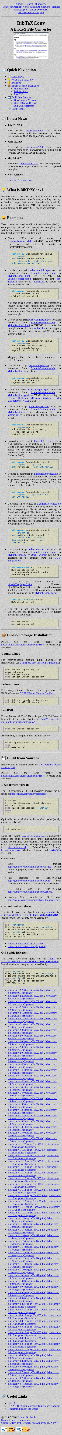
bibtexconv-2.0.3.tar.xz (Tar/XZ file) (26, 1041)
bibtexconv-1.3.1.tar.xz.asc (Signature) (32, 1128)
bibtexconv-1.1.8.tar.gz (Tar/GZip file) (27, 1224)
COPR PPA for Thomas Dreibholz (37, 693)
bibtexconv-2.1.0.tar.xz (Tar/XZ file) (26, 1024)
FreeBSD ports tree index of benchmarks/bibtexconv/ (31, 720)
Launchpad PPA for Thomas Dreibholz (39, 662)
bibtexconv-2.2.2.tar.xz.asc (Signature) (32, 997)
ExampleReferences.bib (19, 241)
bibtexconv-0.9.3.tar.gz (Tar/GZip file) (27, 1292)
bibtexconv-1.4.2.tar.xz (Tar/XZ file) (26, 1081)
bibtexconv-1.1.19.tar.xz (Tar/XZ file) (26, 1161)
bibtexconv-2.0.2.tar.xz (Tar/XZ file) (26, 1047)
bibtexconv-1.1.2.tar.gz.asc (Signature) (33, 1259)
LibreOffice (13, 584)
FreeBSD (19, 94)
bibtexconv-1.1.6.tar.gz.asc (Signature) (33, 1237)
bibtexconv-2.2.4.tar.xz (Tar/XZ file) (26, 943)
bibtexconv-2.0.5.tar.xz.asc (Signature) (32, 1031)
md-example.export (39, 406)
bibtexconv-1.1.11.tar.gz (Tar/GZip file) (27, 1206)
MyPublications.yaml (18, 395)
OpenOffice (26, 584)
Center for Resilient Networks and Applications (26, 6)
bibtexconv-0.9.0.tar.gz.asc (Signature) (33, 1299)
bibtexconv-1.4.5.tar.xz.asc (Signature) (32, 1065)
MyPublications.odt (17, 555)
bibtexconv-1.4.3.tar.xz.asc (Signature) (32, 1077)
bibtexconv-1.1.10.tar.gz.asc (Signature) (34, 1214)
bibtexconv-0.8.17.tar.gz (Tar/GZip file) (27, 1321)
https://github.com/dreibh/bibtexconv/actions (30, 891)
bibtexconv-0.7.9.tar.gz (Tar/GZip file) (27, 1372)
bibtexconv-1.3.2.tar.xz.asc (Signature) (32, 1122)
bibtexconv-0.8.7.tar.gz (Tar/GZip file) (27, 1355)
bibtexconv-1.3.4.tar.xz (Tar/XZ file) (26, 1109)
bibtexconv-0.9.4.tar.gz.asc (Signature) (33, 1288)
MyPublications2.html (19, 325)
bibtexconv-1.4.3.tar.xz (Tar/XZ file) (26, 1075)
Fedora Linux (21, 91)
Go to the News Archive (20, 180)
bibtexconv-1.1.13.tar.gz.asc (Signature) (34, 1197)
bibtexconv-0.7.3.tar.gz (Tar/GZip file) (27, 1378)
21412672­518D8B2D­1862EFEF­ (30, 915)
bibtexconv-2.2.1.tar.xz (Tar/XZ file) (26, 1001)
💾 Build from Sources (19, 97)
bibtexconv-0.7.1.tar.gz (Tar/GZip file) (27, 1383)
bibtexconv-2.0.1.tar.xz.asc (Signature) (32, 1054)
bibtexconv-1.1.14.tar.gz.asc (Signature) (34, 1191)
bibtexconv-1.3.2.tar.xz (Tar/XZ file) (26, 1121)
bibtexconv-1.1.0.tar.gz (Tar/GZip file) (27, 1269)
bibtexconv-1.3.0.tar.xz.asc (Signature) (32, 1134)
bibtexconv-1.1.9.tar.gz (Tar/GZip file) (27, 1218)
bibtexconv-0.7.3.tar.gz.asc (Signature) (33, 1379)
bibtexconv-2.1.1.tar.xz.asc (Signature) (32, 1020)
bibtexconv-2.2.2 (29, 163)
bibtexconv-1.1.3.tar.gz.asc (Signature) (33, 1254)
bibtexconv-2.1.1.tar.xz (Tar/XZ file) (26, 1018)
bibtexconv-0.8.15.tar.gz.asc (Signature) (34, 1334)
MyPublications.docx (45, 593)
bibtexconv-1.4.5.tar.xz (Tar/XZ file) (26, 1064)
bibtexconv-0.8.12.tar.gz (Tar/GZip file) (27, 1343)
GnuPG (51, 912)
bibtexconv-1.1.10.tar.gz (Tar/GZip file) (27, 1212)
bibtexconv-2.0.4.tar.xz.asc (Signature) (32, 1037)
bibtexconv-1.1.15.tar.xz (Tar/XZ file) (26, 1184)
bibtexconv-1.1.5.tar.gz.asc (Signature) (33, 1242)
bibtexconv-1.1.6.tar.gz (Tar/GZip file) (27, 1235)
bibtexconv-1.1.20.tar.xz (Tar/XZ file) (26, 1155)
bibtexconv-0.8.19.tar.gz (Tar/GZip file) (27, 1315)
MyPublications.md (17, 412)
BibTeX (12, 1403)
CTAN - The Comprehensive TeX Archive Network (34, 1406)
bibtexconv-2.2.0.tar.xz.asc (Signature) (32, 1008)
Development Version (25, 100)
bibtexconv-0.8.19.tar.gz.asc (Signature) (34, 1316)
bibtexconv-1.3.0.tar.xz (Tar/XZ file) (26, 1132)
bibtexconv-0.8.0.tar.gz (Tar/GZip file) (27, 1366)
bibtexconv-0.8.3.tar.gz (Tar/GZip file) (27, 1361)
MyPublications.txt (17, 371)
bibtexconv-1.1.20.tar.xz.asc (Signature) (33, 1157)
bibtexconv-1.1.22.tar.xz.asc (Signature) (33, 1145)
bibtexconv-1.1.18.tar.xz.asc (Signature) (33, 1168)
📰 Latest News (16, 76)
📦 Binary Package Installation (23, 85)
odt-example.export (39, 549)
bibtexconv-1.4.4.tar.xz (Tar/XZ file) (26, 1070)
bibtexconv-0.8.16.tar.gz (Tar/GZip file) (27, 1326)
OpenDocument (39, 555)
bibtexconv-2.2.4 (34, 130)
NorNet (56, 6)
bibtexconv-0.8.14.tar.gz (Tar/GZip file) (27, 1338)
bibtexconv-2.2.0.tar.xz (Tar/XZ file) (26, 1007)
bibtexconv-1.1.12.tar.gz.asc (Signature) (34, 1202)
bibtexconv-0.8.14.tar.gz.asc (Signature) (34, 1339)
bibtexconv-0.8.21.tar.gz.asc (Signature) (34, 1305)
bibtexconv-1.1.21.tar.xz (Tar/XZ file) (26, 1149)
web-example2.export (40, 319)
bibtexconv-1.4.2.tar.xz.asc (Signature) (32, 1082)
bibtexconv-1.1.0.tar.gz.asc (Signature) (33, 1271)
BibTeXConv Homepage (31, 12)
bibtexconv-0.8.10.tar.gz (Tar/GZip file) (27, 1349)
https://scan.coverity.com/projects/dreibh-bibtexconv (33, 900)
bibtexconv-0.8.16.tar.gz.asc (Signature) (34, 1328)
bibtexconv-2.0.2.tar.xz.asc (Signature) (32, 1048)
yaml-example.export (38, 389)
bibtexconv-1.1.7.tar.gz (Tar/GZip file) (27, 1229)
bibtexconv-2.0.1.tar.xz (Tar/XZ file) (26, 1052)
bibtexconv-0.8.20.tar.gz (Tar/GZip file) (27, 1309)
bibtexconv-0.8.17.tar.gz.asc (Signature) (34, 1322)
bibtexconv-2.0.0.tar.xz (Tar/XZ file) (26, 1058)
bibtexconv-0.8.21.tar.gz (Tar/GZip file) (27, 1303)
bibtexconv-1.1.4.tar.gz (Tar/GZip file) (27, 1246)
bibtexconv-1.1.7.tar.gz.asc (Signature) (33, 1231)
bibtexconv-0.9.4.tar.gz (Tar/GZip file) (27, 1286)
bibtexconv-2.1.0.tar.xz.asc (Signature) (32, 1025)
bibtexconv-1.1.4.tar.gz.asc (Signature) (33, 1248)
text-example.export (39, 365)
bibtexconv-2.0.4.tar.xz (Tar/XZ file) (26, 1035)
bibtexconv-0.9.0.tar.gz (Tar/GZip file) (27, 1298)
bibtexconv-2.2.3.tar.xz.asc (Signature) (32, 991)
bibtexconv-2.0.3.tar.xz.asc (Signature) (32, 1043)
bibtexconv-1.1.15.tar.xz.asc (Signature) (33, 1185)
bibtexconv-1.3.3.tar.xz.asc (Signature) (32, 1117)
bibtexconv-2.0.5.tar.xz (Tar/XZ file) (26, 1030)
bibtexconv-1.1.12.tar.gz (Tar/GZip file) (27, 1201)
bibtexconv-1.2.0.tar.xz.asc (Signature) (32, 1140)
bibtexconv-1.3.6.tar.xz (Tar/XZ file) (26, 1098)
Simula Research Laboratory (30, 4)
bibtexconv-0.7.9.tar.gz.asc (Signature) (33, 1374)
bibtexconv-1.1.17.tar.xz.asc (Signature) (33, 1174)
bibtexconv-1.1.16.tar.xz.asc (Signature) (33, 1179)
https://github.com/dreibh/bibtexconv (28, 793)
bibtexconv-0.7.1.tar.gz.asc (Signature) (33, 1385)
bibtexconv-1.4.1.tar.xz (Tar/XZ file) (26, 1087)
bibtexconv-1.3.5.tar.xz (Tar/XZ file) (26, 1104)
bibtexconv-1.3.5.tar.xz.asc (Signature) (32, 1105)
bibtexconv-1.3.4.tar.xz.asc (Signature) (32, 1111)
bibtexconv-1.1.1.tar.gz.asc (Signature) (33, 1265)
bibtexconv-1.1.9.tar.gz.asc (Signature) (33, 1219)
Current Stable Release (25, 103)
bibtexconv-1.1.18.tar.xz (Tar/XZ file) (26, 1167)
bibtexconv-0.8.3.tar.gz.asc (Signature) (33, 1362)
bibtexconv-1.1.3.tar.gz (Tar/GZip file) (27, 1252)
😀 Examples (14, 82)
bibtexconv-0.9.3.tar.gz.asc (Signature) (33, 1294)
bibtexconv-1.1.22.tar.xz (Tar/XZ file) (26, 1144)
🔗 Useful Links (16, 108)
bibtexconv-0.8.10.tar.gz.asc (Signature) (34, 1351)
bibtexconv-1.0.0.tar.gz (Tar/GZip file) (27, 1281)
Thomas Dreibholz (26, 1417)
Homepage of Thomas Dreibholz (30, 9)
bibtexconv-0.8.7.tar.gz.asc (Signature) (33, 1356)
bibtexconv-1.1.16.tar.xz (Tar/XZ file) (26, 1178)
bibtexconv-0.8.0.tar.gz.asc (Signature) (33, 1368)
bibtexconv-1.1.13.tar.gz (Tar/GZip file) (27, 1195)
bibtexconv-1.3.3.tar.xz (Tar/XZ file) (26, 1115)
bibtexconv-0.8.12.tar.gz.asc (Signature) (34, 1345)
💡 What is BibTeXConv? (21, 79)
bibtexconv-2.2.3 (34, 147)
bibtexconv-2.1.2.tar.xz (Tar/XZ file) (26, 1012)
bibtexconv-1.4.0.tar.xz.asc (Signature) (32, 1094)
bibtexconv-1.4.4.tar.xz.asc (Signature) (32, 1071)
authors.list (39, 281)
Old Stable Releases (24, 105)
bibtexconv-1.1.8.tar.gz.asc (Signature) (33, 1225)
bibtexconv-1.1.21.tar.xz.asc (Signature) (33, 1151)
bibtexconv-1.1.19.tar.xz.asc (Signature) (33, 1162)
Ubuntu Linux (21, 88)
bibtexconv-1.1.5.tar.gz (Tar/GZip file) (27, 1241)
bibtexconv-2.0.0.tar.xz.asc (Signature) (32, 1060)
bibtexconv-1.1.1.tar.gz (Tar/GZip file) (27, 1264)
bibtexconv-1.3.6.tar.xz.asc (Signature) (32, 1100)
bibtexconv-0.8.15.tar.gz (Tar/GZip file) (27, 1332)
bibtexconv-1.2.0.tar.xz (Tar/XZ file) (26, 1138)
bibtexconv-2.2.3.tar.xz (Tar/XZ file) (26, 990)
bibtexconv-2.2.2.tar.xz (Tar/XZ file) (26, 995)
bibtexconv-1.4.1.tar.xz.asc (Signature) (32, 1088)
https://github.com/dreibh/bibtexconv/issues (23, 644)
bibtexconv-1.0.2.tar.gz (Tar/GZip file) (27, 1275)
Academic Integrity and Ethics (23, 1408)
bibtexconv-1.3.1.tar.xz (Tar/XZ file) (26, 1127)
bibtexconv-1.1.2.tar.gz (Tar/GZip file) (27, 1258)
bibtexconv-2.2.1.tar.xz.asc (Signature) (32, 1003)
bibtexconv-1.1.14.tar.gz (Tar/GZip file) (27, 1189)
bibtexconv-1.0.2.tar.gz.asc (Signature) (33, 1277)
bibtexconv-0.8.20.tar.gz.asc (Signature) (34, 1311)
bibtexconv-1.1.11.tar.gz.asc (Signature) (34, 1208)
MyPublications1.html (19, 276)
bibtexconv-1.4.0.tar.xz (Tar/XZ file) (26, 1092)
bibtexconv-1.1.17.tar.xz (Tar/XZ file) (26, 1172)
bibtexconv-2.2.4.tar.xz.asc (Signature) (27, 946)
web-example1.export (40, 270)
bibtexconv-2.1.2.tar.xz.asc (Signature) (32, 1014)
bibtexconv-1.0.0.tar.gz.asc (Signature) (33, 1282)
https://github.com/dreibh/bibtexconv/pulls (29, 880)
